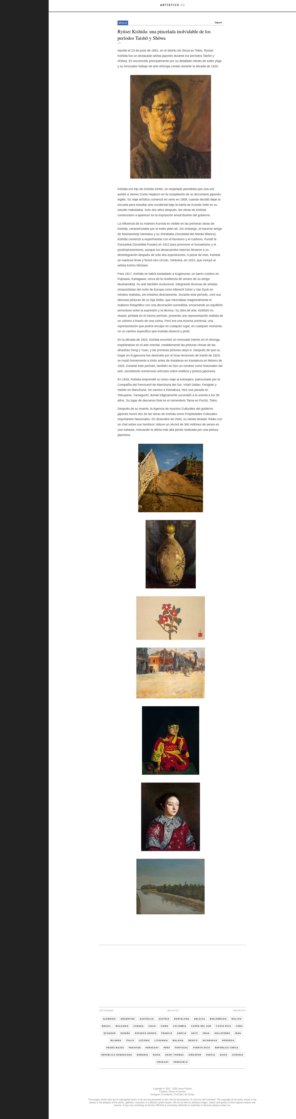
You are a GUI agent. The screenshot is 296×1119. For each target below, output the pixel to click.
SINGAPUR (195, 1055)
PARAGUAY (152, 1048)
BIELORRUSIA (218, 1019)
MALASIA (178, 1040)
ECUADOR (110, 1033)
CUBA (239, 1026)
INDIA (206, 1033)
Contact (163, 1091)
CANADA (138, 1026)
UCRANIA (237, 1055)
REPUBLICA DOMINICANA (116, 1055)
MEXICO (193, 1040)
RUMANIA (142, 1055)
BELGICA (199, 1019)
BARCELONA (181, 1019)
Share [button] (123, 23)
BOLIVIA (237, 1019)
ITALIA (130, 1040)
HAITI (194, 1033)
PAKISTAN (135, 1048)
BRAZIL (106, 1026)
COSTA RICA (223, 1026)
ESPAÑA (125, 1033)
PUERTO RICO (201, 1048)
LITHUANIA (161, 1040)
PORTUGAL (181, 1048)
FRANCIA (166, 1033)
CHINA (164, 1026)
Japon (218, 22)
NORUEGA (228, 1040)
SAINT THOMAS (174, 1055)
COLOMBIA (179, 1026)
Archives (173, 1010)
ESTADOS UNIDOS (146, 1033)
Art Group (189, 1094)
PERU (167, 1048)
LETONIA (144, 1040)
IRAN (238, 1033)
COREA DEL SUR (201, 1026)
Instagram (106, 1010)
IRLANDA (115, 1040)
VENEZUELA (181, 1062)
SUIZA (223, 1055)
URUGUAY (163, 1062)
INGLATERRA (222, 1033)
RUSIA (157, 1055)
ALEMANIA (109, 1019)
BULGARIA (122, 1026)
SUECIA (210, 1055)
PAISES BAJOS (115, 1048)
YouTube (178, 1094)
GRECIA (182, 1033)
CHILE (152, 1026)
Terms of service (177, 1091)
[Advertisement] (172, 974)
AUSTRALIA (147, 1019)
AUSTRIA (164, 1019)
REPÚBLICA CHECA (226, 1048)
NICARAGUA (210, 1040)
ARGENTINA (128, 1019)
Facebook (239, 1010)
